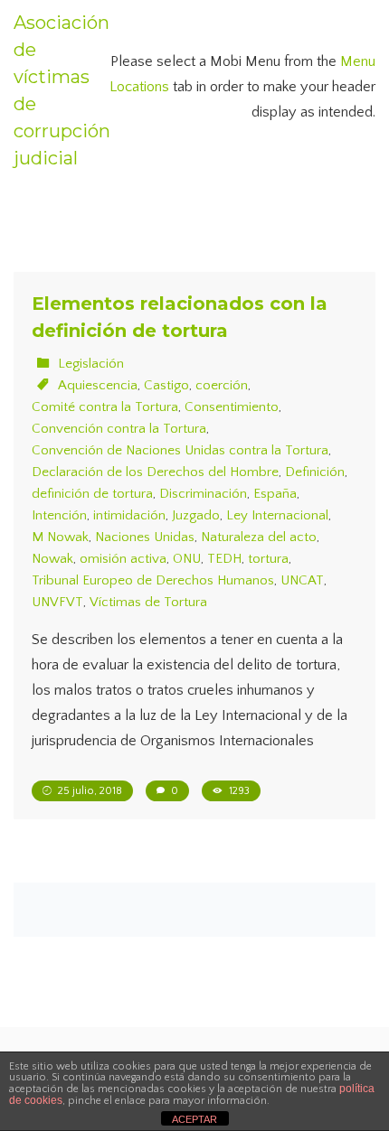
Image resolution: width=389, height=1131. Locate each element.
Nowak (52, 558)
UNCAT (302, 580)
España (275, 493)
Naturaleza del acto (259, 537)
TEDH (224, 558)
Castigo (166, 385)
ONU (187, 558)
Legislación (91, 363)
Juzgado (196, 515)
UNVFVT (57, 602)
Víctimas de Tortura (148, 602)
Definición (315, 472)
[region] (194, 987)
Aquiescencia (98, 385)
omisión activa (123, 558)
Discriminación (203, 493)
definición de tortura (92, 493)
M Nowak (60, 537)
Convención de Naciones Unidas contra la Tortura (180, 450)
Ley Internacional (277, 515)
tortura (268, 558)
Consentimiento (232, 407)
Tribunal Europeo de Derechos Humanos (153, 580)
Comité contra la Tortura (105, 407)
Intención (59, 515)
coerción (221, 385)
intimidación (129, 515)
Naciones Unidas (144, 537)
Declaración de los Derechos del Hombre (155, 472)
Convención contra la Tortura (119, 428)
